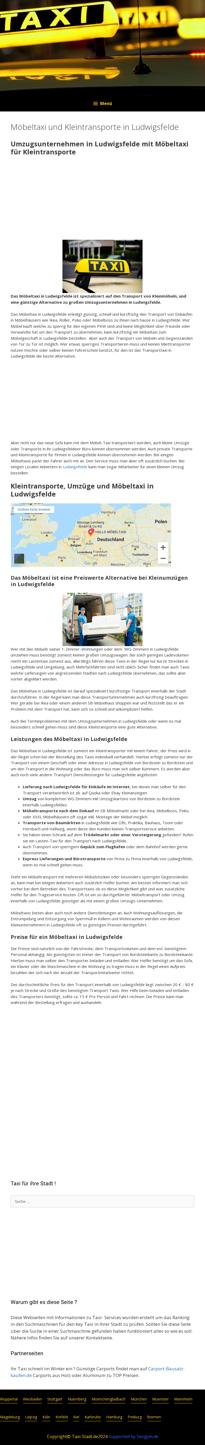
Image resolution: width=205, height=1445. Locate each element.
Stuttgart (54, 1399)
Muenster (160, 1399)
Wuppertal (9, 1399)
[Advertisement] (102, 198)
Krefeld (62, 1416)
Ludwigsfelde (75, 466)
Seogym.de (147, 1436)
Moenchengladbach (108, 1399)
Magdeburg (10, 1416)
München (139, 1399)
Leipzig (31, 1416)
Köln (46, 1416)
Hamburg (114, 1416)
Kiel (76, 1416)
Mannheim (183, 1399)
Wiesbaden (32, 1399)
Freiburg (135, 1416)
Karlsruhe (93, 1416)
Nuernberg (77, 1399)
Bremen (154, 1416)
